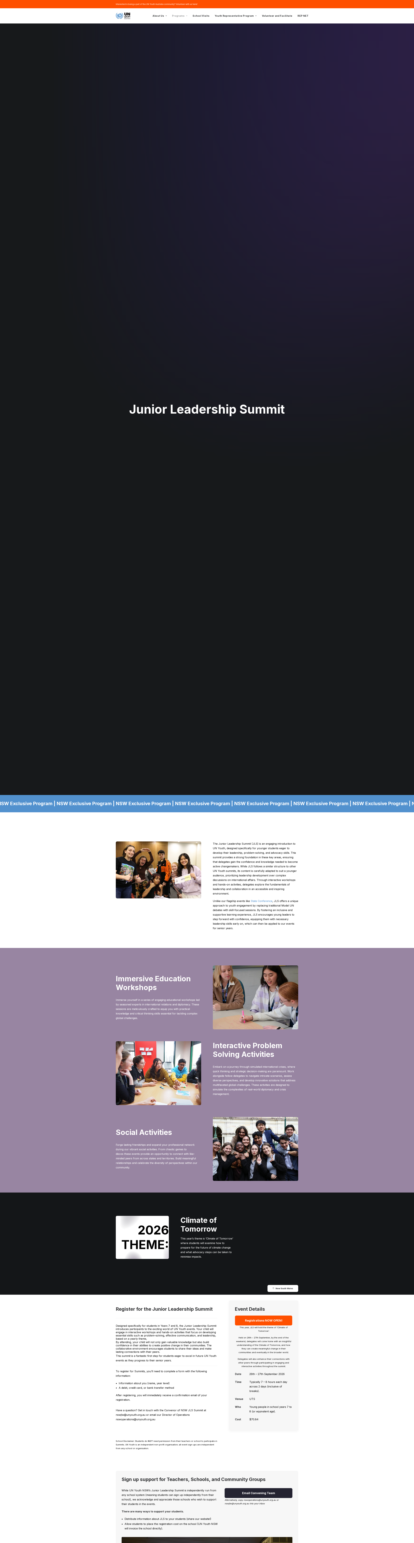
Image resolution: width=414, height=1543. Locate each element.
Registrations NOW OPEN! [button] (263, 1320)
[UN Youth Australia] (123, 16)
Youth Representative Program (234, 15)
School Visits (201, 15)
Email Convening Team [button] (258, 1493)
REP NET (303, 15)
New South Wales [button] (284, 1288)
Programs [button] (178, 15)
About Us (158, 15)
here (195, 4)
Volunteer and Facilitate (277, 15)
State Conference (261, 901)
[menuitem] (159, 15)
